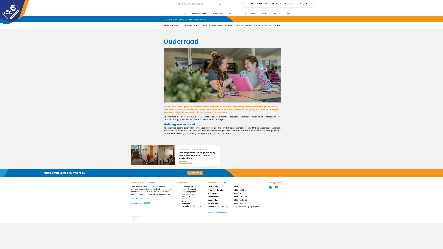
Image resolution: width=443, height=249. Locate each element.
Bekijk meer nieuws (185, 163)
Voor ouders (233, 13)
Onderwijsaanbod (199, 13)
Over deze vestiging (170, 25)
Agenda (277, 13)
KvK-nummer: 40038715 (140, 203)
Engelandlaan (214, 200)
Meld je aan (194, 173)
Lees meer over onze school (142, 198)
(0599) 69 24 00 (240, 200)
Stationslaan (213, 193)
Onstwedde (213, 187)
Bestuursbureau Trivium (218, 207)
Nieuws (264, 13)
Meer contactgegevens (217, 212)
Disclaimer (134, 220)
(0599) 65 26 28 (239, 203)
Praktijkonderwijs (215, 190)
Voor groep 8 (250, 13)
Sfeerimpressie (209, 25)
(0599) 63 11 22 (239, 193)
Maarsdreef (213, 203)
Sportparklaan (214, 197)
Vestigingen (217, 13)
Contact (289, 13)
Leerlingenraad (225, 25)
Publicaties (267, 25)
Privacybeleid (135, 218)
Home (183, 13)
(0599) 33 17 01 (239, 187)
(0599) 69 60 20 (240, 190)
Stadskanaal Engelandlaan (189, 19)
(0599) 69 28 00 (240, 197)
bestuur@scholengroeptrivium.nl (246, 207)
